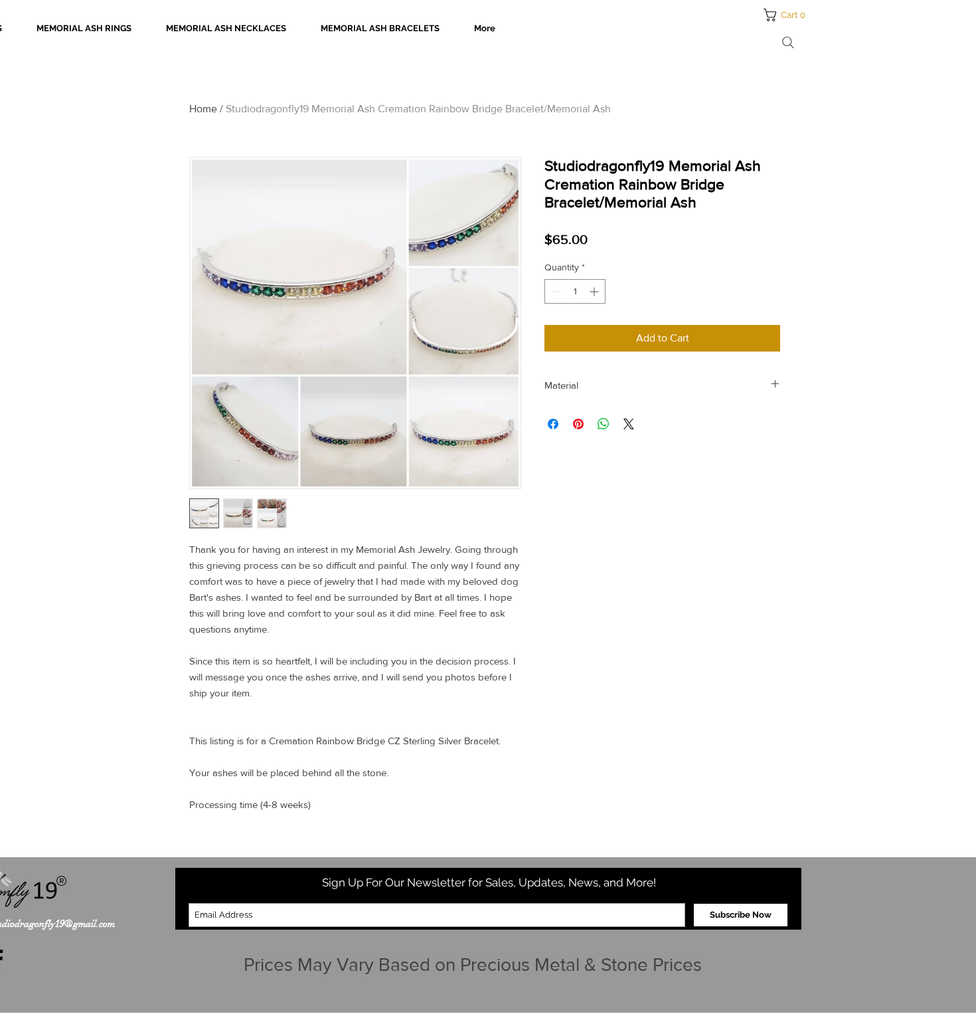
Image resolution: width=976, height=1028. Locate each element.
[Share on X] (629, 424)
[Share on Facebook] (553, 424)
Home (203, 108)
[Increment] (595, 291)
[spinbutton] (575, 291)
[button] (788, 15)
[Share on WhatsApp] (603, 424)
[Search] (788, 42)
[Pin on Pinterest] (578, 424)
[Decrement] (554, 291)
